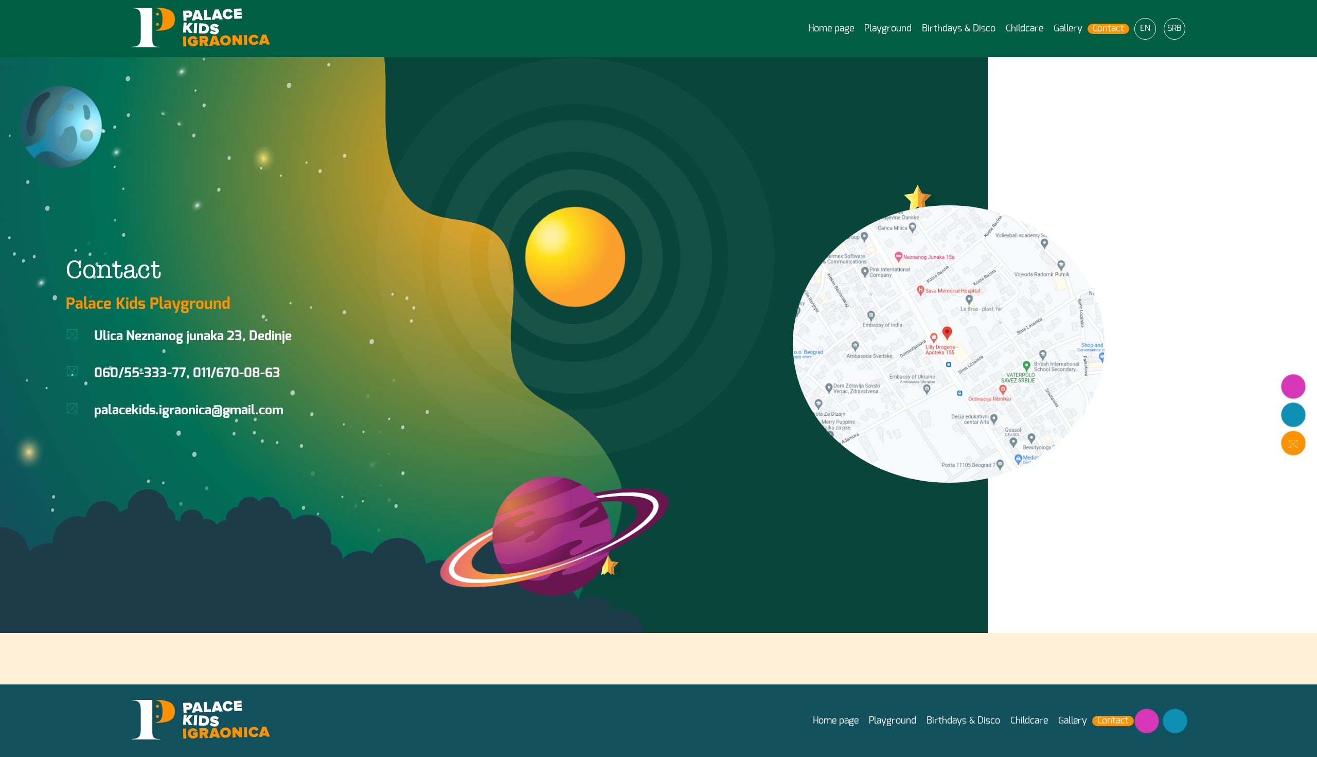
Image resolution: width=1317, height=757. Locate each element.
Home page (831, 28)
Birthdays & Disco (958, 28)
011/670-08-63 (236, 373)
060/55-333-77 (140, 373)
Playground (888, 28)
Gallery (1068, 28)
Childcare (1024, 28)
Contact (1108, 28)
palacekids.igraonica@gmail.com (188, 410)
